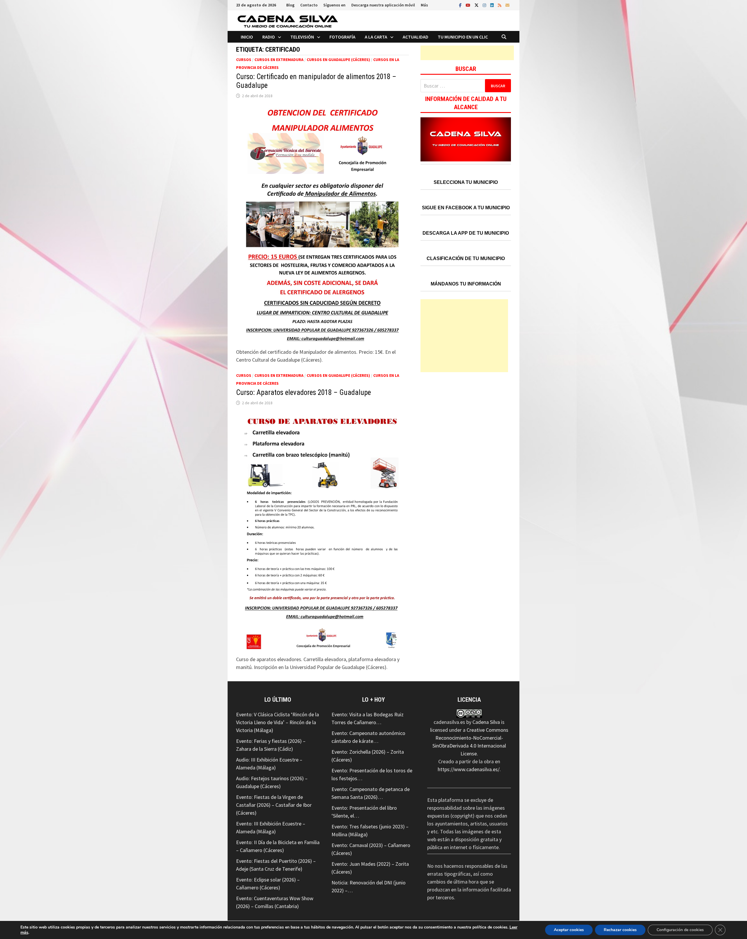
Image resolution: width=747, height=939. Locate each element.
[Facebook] (461, 4)
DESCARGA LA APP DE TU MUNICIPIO (466, 233)
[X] (477, 4)
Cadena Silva (486, 722)
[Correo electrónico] (507, 4)
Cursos (243, 59)
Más (424, 5)
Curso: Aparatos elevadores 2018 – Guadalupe (303, 392)
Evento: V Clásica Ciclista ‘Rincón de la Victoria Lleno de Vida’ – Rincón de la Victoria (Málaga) (277, 722)
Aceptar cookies (569, 930)
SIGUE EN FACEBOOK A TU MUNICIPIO (466, 207)
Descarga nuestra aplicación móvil (383, 5)
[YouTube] (468, 4)
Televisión (302, 37)
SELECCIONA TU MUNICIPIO (466, 182)
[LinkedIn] (492, 4)
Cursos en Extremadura (278, 59)
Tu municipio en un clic (463, 37)
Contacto (308, 5)
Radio (268, 37)
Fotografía (342, 37)
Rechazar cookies (620, 930)
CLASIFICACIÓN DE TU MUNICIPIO (466, 258)
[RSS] (500, 4)
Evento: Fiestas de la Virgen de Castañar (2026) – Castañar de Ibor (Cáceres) (274, 805)
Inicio (247, 37)
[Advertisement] (467, 53)
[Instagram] (485, 4)
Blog (290, 5)
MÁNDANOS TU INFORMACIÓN (466, 283)
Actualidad (415, 37)
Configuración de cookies (680, 930)
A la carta (376, 37)
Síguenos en (334, 5)
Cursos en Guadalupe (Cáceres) (338, 59)
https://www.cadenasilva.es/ (469, 769)
